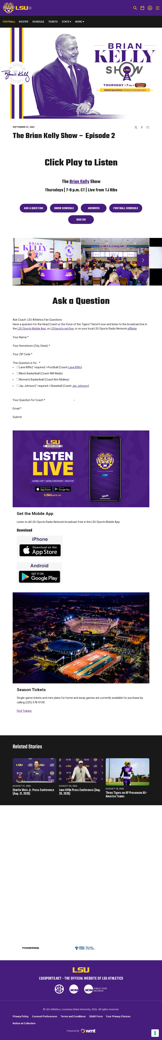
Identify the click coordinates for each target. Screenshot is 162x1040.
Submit (17, 417)
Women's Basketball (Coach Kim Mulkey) (44, 379)
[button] (143, 260)
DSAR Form (96, 1016)
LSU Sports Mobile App (31, 328)
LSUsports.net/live (62, 328)
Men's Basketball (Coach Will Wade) (41, 373)
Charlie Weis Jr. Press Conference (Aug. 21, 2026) (33, 792)
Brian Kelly (79, 181)
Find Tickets (24, 710)
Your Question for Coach (29, 400)
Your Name (21, 337)
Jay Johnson (80, 385)
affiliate (132, 328)
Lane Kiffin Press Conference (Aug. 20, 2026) (80, 792)
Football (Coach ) (65, 367)
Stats (65, 21)
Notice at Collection (24, 1023)
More (78, 21)
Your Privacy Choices (118, 1016)
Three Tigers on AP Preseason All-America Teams (126, 794)
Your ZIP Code (22, 354)
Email (17, 408)
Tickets (53, 21)
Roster (23, 21)
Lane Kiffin (74, 367)
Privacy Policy (20, 1016)
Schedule (38, 21)
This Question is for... (26, 363)
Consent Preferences (44, 1016)
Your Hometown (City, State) (31, 345)
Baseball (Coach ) (70, 385)
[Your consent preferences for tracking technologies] (155, 1033)
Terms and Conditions (73, 1016)
